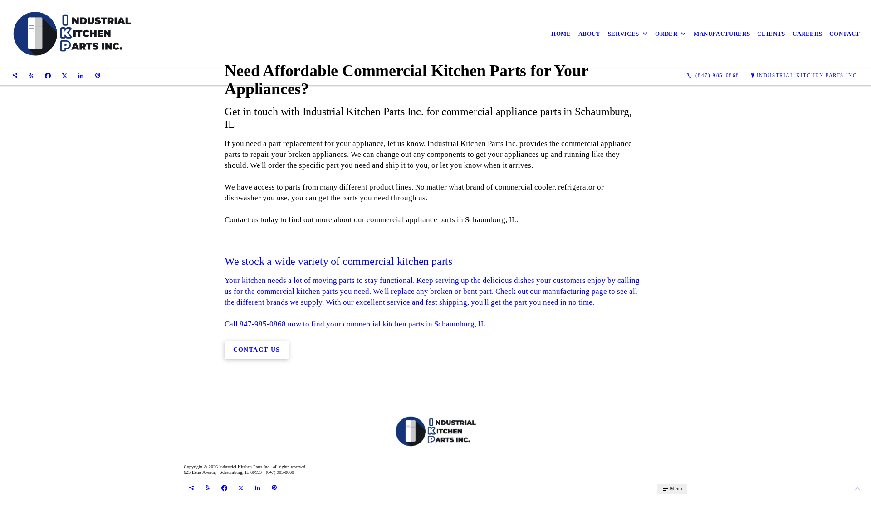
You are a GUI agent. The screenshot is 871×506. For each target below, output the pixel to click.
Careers (807, 33)
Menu (675, 488)
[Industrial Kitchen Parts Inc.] (71, 33)
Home (561, 33)
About (589, 33)
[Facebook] (47, 76)
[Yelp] (31, 76)
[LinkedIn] (81, 76)
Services (623, 33)
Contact (844, 33)
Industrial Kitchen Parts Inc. (808, 75)
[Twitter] (64, 76)
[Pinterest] (97, 76)
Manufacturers (722, 33)
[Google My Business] (15, 76)
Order (666, 33)
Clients (771, 33)
